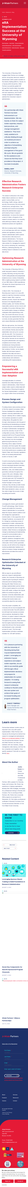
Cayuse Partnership (19, 43)
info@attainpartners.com (11, 1142)
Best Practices (5, 43)
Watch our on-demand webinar (11, 738)
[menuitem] (7, 1095)
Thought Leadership (6, 50)
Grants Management (6, 47)
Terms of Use (5, 1112)
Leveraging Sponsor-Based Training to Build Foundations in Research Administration (13, 881)
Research (22, 47)
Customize (4, 1184)
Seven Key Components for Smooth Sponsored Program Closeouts (12, 969)
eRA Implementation (16, 45)
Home (3, 12)
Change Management (7, 45)
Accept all (20, 1181)
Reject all (7, 1181)
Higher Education (15, 47)
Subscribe (11, 832)
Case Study (11, 43)
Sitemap (7, 1114)
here (8, 753)
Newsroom (8, 12)
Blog (13, 12)
